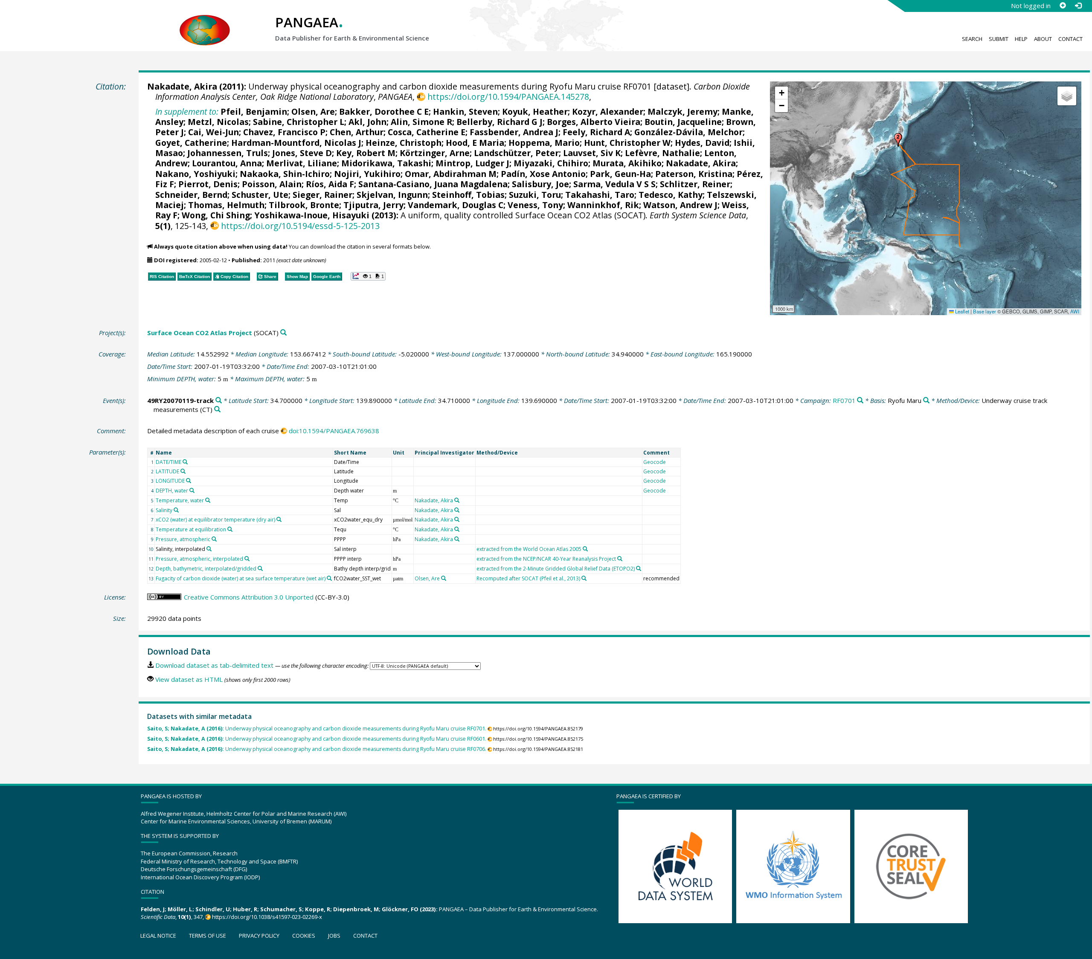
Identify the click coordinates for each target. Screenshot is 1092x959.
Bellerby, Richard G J (499, 121)
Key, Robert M (365, 153)
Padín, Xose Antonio (543, 174)
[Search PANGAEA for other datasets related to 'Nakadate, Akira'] (456, 500)
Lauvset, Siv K (592, 153)
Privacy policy (259, 935)
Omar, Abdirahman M (451, 174)
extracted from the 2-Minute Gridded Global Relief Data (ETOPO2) (555, 568)
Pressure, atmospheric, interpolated (199, 558)
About (1043, 39)
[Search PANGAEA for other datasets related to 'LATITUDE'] (183, 471)
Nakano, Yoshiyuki (195, 174)
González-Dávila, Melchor (688, 132)
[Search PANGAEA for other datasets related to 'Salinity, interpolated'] (209, 548)
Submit (998, 39)
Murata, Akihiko (627, 163)
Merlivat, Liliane (301, 163)
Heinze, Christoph (403, 142)
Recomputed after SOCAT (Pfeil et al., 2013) (528, 578)
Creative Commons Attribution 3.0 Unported (249, 597)
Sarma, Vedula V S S (614, 184)
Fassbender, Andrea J (514, 132)
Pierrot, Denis (208, 184)
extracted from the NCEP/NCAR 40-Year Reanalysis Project (546, 558)
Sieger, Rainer (322, 194)
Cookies (303, 935)
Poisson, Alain (272, 184)
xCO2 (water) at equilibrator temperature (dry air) (215, 519)
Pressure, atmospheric (183, 539)
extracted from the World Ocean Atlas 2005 (528, 549)
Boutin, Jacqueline (683, 121)
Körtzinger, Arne (435, 153)
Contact (1070, 39)
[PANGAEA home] (205, 21)
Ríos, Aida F (330, 184)
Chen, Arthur (356, 132)
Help (1021, 39)
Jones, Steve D (302, 153)
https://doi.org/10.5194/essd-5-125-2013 (300, 226)
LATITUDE (167, 471)
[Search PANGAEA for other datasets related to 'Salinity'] (176, 510)
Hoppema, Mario (544, 142)
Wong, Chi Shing (216, 215)
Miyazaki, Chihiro (551, 163)
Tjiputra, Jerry (373, 205)
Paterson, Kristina (693, 174)
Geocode (654, 462)
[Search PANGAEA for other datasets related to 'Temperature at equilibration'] (229, 529)
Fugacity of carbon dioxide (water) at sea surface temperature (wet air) (240, 578)
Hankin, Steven (465, 111)
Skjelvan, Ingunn (392, 194)
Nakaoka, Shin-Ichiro (285, 174)
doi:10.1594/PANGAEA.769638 (334, 430)
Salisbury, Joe (540, 184)
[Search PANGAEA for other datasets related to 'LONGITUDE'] (188, 480)
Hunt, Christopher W (627, 142)
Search (972, 39)
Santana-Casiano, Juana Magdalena (433, 184)
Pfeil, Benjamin (254, 111)
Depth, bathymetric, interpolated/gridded (206, 568)
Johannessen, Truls (227, 153)
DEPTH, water (172, 490)
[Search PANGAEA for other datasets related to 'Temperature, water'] (207, 500)
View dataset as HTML (189, 679)
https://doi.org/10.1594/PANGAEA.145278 (508, 96)
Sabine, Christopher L (298, 121)
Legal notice (158, 935)
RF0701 (844, 400)
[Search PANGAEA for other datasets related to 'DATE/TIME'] (185, 461)
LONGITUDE (170, 480)
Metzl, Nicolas (218, 121)
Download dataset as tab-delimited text (214, 665)
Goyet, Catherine (191, 142)
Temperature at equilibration (191, 529)
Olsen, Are (313, 111)
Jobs (334, 935)
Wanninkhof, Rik (603, 205)
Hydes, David (702, 142)
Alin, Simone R (421, 121)
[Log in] (1078, 5)
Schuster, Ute (260, 194)
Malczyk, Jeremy (682, 111)
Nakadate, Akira (182, 86)
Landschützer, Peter (516, 153)
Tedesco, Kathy (671, 194)
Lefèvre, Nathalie (662, 153)
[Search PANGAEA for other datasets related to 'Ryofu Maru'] (926, 400)
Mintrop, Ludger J (472, 163)
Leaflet (961, 311)
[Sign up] (1062, 5)
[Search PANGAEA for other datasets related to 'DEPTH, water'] (192, 490)
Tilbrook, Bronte (304, 205)
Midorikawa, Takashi (386, 163)
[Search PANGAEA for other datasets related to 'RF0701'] (860, 400)
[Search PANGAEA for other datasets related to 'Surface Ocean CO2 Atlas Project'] (283, 333)
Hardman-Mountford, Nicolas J (296, 142)
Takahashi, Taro (599, 194)
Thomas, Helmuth (226, 205)
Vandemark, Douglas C (455, 205)
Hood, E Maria (475, 142)
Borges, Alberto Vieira (593, 121)
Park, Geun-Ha (620, 174)
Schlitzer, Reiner (695, 184)
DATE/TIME (168, 462)
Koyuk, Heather (535, 111)
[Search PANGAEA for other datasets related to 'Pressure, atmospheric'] (214, 539)
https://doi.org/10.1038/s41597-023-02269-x (267, 917)
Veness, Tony (535, 205)
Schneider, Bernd (191, 194)
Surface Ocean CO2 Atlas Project (199, 332)
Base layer (984, 311)
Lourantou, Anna (227, 163)
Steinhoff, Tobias (468, 194)
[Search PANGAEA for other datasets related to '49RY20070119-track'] (218, 400)
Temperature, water (180, 500)
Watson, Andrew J (680, 205)
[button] (898, 140)
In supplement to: (186, 111)
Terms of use (207, 935)
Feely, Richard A (596, 132)
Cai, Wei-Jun (213, 132)
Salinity (164, 510)
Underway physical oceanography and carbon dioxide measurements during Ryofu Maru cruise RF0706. (316, 749)
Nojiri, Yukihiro (367, 174)
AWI (1074, 311)
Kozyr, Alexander (607, 111)
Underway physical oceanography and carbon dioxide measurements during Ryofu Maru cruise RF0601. (316, 738)
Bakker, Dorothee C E (384, 111)
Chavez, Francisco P (284, 132)
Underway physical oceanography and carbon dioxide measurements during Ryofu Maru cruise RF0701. (316, 728)
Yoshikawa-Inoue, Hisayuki (311, 215)
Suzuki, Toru (535, 194)
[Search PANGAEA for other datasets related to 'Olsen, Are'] (443, 578)
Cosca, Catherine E (426, 132)
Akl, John (367, 121)
